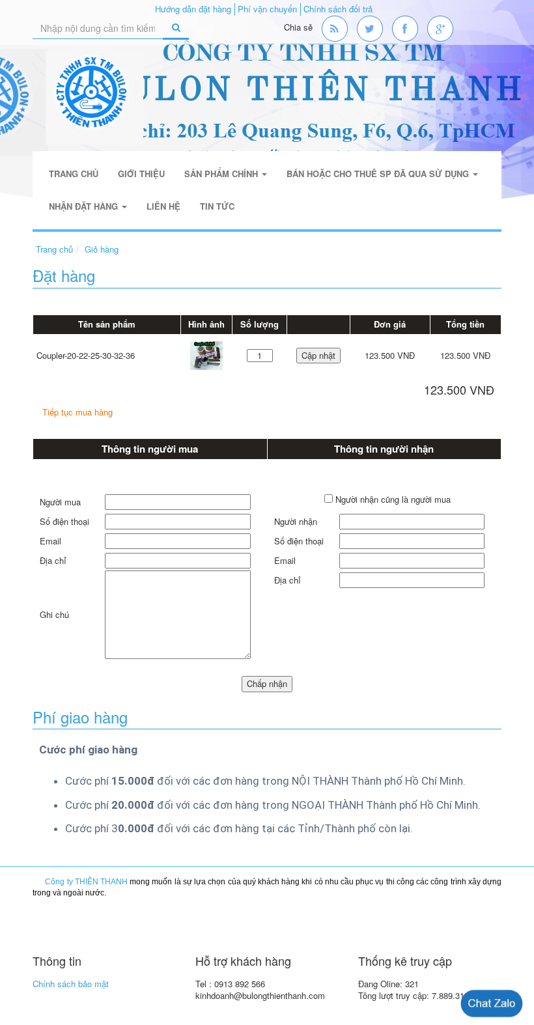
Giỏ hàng (102, 249)
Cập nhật (318, 355)
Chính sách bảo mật (71, 983)
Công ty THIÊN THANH (86, 881)
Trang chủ (73, 173)
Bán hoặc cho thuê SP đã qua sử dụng (379, 173)
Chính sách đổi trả (337, 9)
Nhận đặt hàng (84, 206)
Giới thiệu (141, 173)
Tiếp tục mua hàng (77, 412)
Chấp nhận (267, 683)
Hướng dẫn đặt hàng (193, 9)
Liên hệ (163, 206)
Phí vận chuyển (267, 9)
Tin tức (217, 206)
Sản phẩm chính (222, 173)
